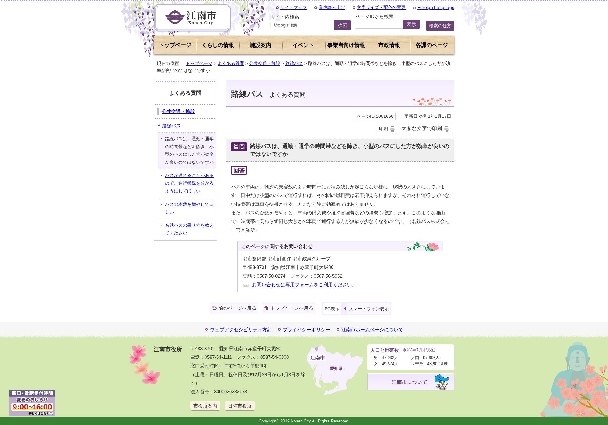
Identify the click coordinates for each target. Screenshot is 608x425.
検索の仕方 (440, 25)
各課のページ (432, 45)
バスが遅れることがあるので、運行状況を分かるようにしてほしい (189, 183)
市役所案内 (205, 406)
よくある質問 (231, 63)
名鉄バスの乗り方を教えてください (189, 229)
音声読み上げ (332, 7)
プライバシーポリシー (306, 329)
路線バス (294, 63)
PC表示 (332, 308)
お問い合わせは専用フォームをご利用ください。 (304, 284)
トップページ (175, 45)
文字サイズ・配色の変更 (381, 7)
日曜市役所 (240, 406)
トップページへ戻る (291, 308)
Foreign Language (435, 7)
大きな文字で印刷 (422, 128)
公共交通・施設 (264, 63)
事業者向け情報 (346, 45)
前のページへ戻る (237, 308)
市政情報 (389, 45)
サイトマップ (293, 7)
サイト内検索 (285, 16)
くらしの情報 (218, 45)
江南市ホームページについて (372, 329)
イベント (303, 45)
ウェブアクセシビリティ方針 (241, 329)
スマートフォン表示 (369, 308)
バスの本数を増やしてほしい (189, 208)
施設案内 (260, 45)
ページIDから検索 (375, 16)
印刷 (383, 128)
